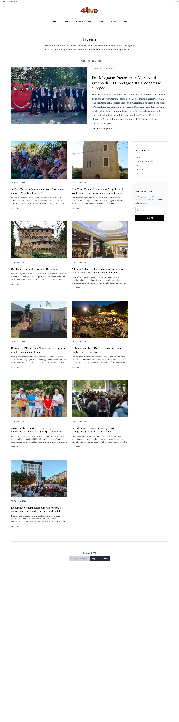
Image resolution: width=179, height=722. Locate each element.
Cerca (176, 2)
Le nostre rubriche (83, 22)
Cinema (101, 22)
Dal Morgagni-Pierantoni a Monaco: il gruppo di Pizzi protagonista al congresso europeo (126, 82)
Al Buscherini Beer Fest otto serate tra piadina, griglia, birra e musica (98, 350)
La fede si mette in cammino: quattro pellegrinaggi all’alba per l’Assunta (93, 429)
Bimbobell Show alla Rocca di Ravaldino (34, 269)
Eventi (65, 22)
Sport (113, 22)
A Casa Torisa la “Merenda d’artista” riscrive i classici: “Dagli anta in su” (37, 191)
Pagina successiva (100, 558)
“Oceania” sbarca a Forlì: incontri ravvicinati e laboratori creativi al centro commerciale (98, 270)
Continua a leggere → (102, 128)
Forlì (138, 165)
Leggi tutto (15, 208)
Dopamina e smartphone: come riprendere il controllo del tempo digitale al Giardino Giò (36, 509)
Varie (125, 22)
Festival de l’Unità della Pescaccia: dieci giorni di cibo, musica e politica (38, 350)
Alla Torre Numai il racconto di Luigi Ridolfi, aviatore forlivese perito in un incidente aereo (98, 191)
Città (54, 22)
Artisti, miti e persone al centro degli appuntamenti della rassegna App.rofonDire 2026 (39, 429)
